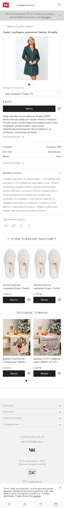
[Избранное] (40, 504)
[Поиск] (9, 504)
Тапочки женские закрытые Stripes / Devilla (16, 286)
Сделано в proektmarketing (32, 464)
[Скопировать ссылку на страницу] (29, 226)
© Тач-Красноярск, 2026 (32, 461)
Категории (8, 405)
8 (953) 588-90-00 (32, 437)
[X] (13, 226)
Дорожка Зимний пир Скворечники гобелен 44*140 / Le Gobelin (14, 360)
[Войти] (25, 504)
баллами (45, 17)
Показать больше (12, 163)
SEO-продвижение (32, 481)
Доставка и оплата (12, 173)
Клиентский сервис (12, 418)
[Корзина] (55, 504)
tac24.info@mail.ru (32, 441)
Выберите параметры (13, 87)
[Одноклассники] (21, 226)
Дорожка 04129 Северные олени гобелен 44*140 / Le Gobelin (47, 360)
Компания (8, 411)
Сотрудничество (11, 424)
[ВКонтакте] (6, 226)
